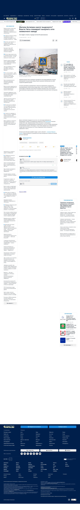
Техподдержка (7, 441)
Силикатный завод (23, 142)
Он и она (51, 434)
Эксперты (66, 15)
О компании (6, 436)
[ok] (28, 454)
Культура (38, 436)
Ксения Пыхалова (27, 137)
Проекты (71, 15)
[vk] (25, 454)
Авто (22, 432)
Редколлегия (60, 15)
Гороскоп (48, 15)
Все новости (6, 15)
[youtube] (40, 454)
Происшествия (52, 439)
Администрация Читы (33, 142)
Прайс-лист (6, 434)
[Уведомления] (72, 18)
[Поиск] (70, 18)
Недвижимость (13, 15)
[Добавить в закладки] (53, 40)
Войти (23, 184)
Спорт (63, 434)
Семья (63, 432)
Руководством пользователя (45, 487)
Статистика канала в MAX (9, 445)
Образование (38, 445)
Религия (51, 445)
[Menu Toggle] (4, 18)
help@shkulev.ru (11, 491)
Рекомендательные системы (45, 494)
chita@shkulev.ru (16, 489)
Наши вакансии (7, 439)
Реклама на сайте (7, 432)
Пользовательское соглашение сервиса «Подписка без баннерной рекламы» (53, 496)
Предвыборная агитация (9, 443)
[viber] (31, 454)
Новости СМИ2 (22, 191)
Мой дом (38, 439)
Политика (51, 437)
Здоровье (23, 445)
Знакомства (26, 15)
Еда (21, 441)
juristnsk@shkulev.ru (30, 490)
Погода (31, 15)
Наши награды (7, 437)
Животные (23, 443)
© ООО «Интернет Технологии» (9, 499)
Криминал (38, 434)
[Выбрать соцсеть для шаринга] (56, 40)
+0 (52, 165)
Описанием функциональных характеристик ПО (49, 488)
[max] (34, 454)
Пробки (75, 15)
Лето (37, 437)
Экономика (64, 441)
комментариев (26, 40)
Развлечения (52, 443)
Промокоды (20, 15)
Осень (50, 436)
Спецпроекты (65, 443)
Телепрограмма (37, 15)
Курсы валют (54, 15)
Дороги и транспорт (25, 439)
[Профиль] (75, 18)
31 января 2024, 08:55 (23, 37)
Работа (50, 441)
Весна (22, 436)
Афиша (43, 15)
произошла (48, 121)
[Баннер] (20, 22)
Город (22, 437)
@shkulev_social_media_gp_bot (52, 483)
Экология (64, 439)
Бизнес (22, 434)
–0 (56, 165)
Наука (37, 441)
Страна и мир (65, 437)
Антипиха (41, 142)
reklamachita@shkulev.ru (61, 482)
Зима (37, 432)
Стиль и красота (65, 436)
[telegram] (22, 454)
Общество (51, 432)
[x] (37, 454)
